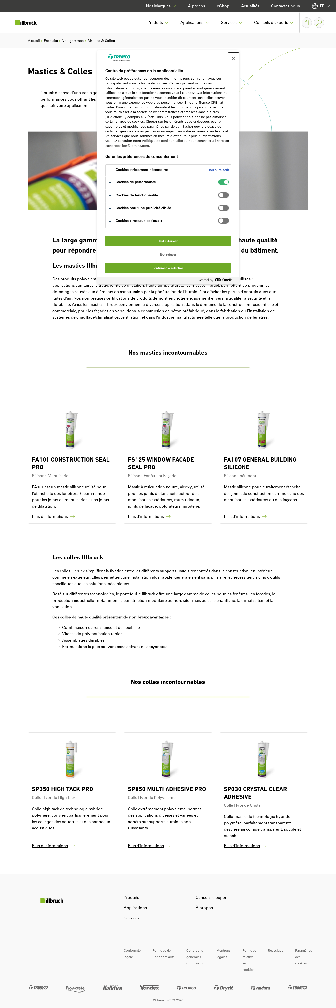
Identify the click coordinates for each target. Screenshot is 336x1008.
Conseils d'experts (212, 897)
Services (131, 918)
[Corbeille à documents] (307, 22)
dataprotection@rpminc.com (127, 146)
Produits (51, 41)
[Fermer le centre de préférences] (233, 58)
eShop (223, 6)
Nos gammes (73, 41)
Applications (135, 907)
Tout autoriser (168, 241)
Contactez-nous (285, 6)
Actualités (250, 6)
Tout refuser (168, 254)
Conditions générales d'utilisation (195, 957)
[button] (157, 22)
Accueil (34, 41)
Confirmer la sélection (168, 268)
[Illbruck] (29, 22)
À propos (196, 6)
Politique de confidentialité (162, 141)
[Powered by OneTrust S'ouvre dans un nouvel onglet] (217, 281)
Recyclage (275, 950)
